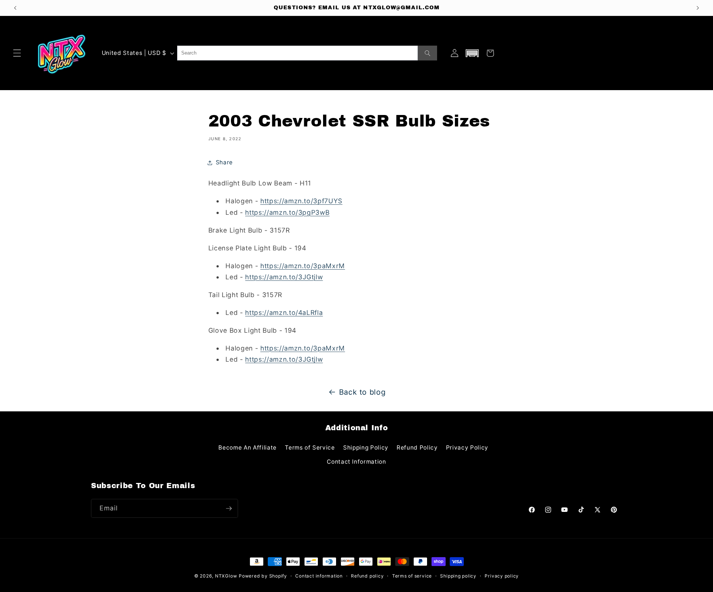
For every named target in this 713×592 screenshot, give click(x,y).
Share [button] (224, 162)
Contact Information (356, 461)
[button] (17, 53)
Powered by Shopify (263, 576)
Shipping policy (458, 576)
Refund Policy (417, 447)
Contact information (319, 576)
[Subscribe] (229, 508)
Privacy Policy (467, 447)
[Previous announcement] (15, 8)
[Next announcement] (698, 8)
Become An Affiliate (247, 447)
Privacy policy (502, 576)
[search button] (427, 53)
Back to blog (362, 392)
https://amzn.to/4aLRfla (284, 312)
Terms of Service (310, 447)
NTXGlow (226, 576)
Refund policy (367, 576)
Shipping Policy (365, 447)
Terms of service (412, 576)
